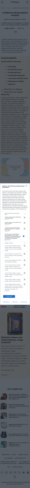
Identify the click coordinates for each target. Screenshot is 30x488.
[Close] (27, 186)
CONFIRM (9, 296)
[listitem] (15, 214)
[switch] (24, 217)
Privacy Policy (23, 302)
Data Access (15, 302)
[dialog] (15, 244)
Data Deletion (6, 302)
